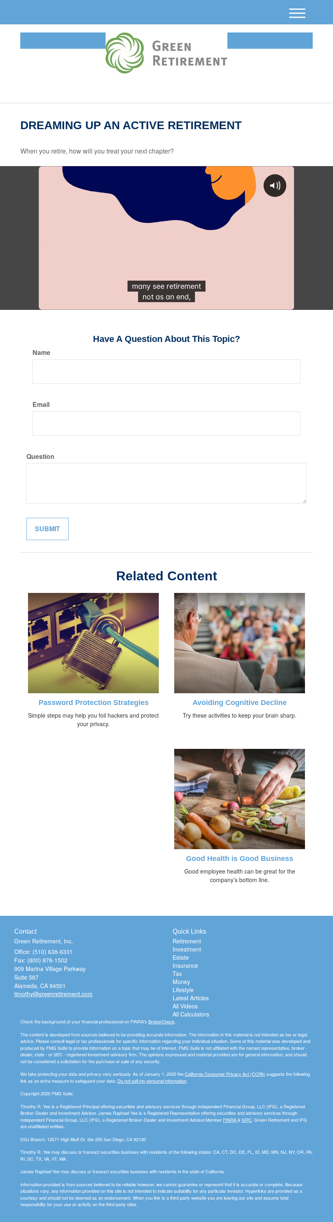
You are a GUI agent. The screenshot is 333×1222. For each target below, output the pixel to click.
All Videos (185, 1006)
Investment (187, 949)
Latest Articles (191, 998)
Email (41, 404)
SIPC (247, 1119)
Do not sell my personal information (151, 1080)
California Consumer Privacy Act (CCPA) (225, 1074)
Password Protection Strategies (94, 703)
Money (181, 982)
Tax (177, 973)
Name (41, 352)
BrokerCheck (161, 1021)
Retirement (187, 941)
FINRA (230, 1119)
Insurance (185, 965)
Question (40, 456)
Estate (181, 957)
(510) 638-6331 (241, 89)
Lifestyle (183, 990)
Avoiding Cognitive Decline (239, 703)
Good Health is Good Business (239, 858)
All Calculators (191, 1014)
